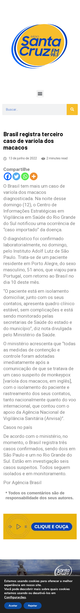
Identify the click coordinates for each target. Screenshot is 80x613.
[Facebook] (8, 176)
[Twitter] (16, 176)
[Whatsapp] (25, 176)
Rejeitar (32, 605)
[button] (40, 93)
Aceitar (13, 605)
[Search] (72, 109)
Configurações (15, 597)
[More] (34, 176)
